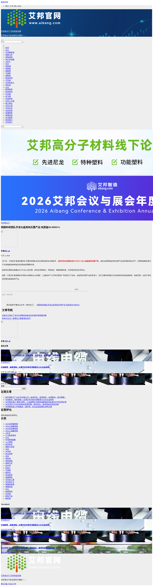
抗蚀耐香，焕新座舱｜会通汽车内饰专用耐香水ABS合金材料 (25, 367)
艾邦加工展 (9, 480)
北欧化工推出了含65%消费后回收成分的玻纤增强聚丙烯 (24, 315)
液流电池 (9, 78)
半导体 (8, 80)
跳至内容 (4, 2)
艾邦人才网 (9, 101)
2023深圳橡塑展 (11, 424)
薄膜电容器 (9, 484)
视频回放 (9, 487)
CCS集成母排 (10, 435)
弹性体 (8, 85)
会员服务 (9, 117)
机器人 (8, 468)
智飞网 (8, 96)
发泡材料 (9, 92)
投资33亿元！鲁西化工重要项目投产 (16, 318)
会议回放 (9, 110)
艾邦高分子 (5, 223)
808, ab (7, 251)
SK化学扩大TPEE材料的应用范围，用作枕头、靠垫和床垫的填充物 (32, 404)
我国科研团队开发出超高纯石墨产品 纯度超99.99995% (58, 305)
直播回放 (9, 115)
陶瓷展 (8, 498)
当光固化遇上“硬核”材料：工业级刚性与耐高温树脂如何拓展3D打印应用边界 (31, 379)
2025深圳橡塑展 (11, 429)
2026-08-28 (5, 541)
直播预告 (9, 113)
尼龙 (7, 456)
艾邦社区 (9, 108)
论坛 (7, 50)
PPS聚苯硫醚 (10, 440)
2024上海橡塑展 (11, 426)
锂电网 (8, 66)
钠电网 (8, 68)
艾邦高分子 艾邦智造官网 (11, 31)
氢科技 (8, 473)
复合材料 (9, 454)
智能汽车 (9, 55)
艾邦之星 (9, 106)
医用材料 (9, 89)
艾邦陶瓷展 (9, 52)
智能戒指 (9, 57)
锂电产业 (9, 496)
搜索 (2, 386)
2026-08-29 (5, 518)
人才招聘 (9, 442)
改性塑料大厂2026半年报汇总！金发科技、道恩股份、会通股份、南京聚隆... (31, 355)
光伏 (7, 64)
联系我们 (9, 120)
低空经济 (9, 444)
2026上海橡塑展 (11, 431)
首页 (7, 48)
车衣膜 (8, 94)
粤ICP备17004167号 (8, 584)
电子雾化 (9, 103)
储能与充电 (9, 447)
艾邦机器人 (9, 83)
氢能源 (8, 76)
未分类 (8, 465)
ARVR (7, 62)
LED (7, 87)
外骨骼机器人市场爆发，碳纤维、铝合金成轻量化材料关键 (28, 407)
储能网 (8, 71)
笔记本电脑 (9, 59)
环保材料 (9, 99)
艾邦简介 (9, 122)
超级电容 (9, 491)
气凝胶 (8, 73)
